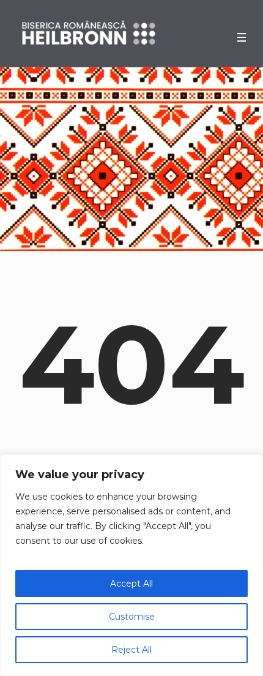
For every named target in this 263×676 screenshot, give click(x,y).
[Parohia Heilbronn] (88, 33)
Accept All (131, 583)
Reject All (131, 649)
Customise (132, 616)
